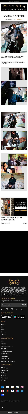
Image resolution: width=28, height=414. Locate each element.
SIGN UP (20, 210)
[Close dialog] (26, 198)
